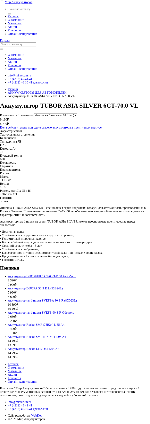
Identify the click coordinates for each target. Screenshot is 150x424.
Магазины (14, 23)
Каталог (13, 16)
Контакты (14, 30)
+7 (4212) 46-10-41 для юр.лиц (28, 82)
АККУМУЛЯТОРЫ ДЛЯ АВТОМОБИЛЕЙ (37, 92)
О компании (16, 19)
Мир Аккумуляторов (18, 2)
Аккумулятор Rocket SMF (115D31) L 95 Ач (37, 336)
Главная (13, 89)
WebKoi (36, 415)
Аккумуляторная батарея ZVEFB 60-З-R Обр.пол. (41, 312)
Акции (12, 26)
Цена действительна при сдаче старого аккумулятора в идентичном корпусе (51, 127)
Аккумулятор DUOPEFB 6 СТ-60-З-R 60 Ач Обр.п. (42, 276)
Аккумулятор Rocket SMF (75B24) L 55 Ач (36, 324)
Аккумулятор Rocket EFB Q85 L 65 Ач (33, 348)
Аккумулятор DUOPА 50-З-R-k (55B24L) (35, 288)
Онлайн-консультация (22, 33)
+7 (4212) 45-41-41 (20, 79)
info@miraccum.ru (19, 75)
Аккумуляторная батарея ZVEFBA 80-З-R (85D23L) (42, 300)
